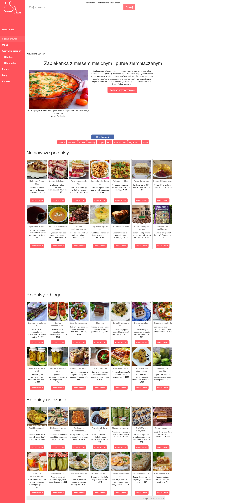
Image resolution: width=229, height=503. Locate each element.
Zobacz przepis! (37, 200)
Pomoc (5, 69)
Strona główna (9, 38)
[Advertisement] (103, 31)
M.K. (162, 498)
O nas (5, 44)
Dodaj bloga (8, 29)
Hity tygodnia (9, 63)
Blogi (4, 75)
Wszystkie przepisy (11, 50)
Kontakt (6, 81)
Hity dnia (7, 56)
